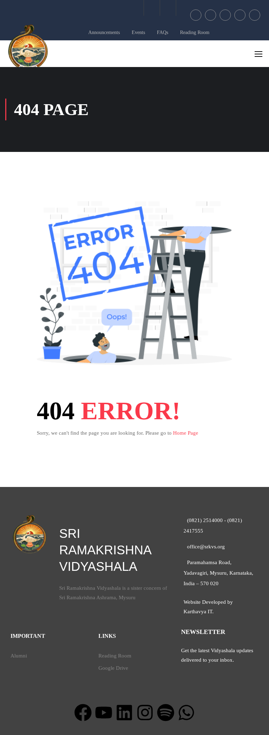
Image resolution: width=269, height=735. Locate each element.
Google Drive (113, 668)
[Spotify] (165, 712)
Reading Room (194, 32)
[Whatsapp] (186, 712)
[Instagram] (145, 712)
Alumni (19, 656)
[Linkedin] (124, 712)
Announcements (104, 32)
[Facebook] (83, 712)
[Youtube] (103, 712)
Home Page (185, 433)
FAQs (162, 32)
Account (168, 8)
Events (138, 32)
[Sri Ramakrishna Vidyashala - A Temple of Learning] (28, 47)
